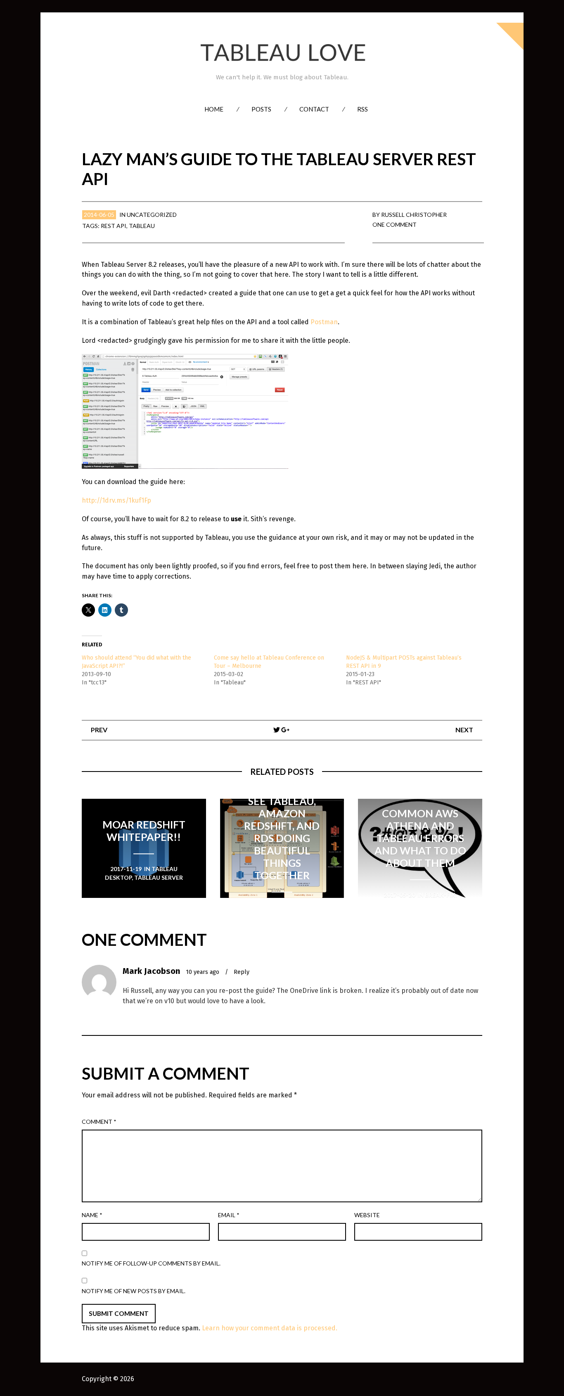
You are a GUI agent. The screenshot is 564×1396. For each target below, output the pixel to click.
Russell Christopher (414, 214)
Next (464, 730)
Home (213, 109)
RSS (362, 109)
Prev (99, 730)
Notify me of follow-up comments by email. (151, 1263)
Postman (324, 322)
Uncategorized (152, 214)
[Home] (282, 52)
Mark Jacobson (151, 971)
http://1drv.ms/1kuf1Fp (116, 500)
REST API (113, 225)
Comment (99, 1121)
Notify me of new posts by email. (133, 1290)
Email (228, 1214)
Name (92, 1214)
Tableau (142, 225)
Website (367, 1214)
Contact (314, 109)
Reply (241, 972)
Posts (261, 109)
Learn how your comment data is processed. (269, 1328)
